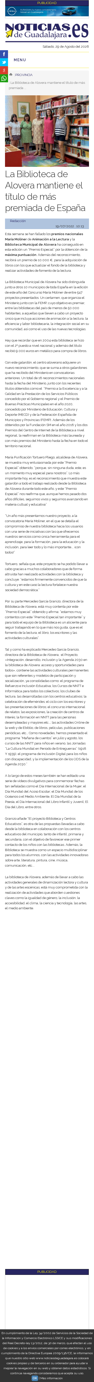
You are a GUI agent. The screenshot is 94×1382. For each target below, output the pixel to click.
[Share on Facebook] (4, 54)
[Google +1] (4, 70)
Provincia (24, 75)
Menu (20, 60)
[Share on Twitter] (4, 62)
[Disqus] (47, 1074)
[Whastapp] (4, 78)
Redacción (18, 221)
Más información (51, 1378)
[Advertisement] (47, 964)
